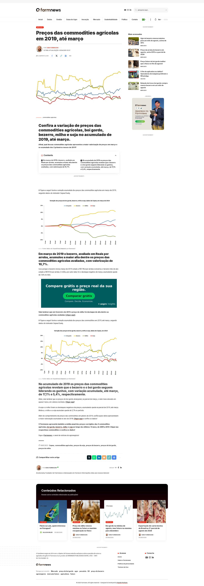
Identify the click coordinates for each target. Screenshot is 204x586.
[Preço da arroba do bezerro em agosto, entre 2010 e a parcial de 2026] (133, 53)
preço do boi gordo (66, 571)
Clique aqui (69, 402)
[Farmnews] (48, 10)
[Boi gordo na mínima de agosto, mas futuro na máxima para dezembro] (118, 511)
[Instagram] (128, 10)
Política (43, 522)
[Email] (104, 457)
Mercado (40, 27)
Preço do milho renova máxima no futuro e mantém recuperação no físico (84, 528)
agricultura (65, 574)
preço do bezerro (97, 571)
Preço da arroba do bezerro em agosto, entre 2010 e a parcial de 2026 (152, 52)
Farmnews (48, 435)
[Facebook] (118, 467)
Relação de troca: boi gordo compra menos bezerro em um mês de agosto (154, 85)
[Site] (116, 467)
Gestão (142, 79)
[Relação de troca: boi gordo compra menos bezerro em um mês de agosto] (133, 86)
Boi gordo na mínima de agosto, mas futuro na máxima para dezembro (118, 528)
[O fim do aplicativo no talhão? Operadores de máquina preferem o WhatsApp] (133, 74)
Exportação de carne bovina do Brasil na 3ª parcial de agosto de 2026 (151, 528)
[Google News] (125, 10)
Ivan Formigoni (52, 47)
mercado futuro (53, 574)
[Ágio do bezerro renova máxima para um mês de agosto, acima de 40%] (133, 41)
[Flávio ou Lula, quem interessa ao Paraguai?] (52, 511)
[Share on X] (56, 56)
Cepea (51, 445)
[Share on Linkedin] (99, 457)
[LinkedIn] (130, 10)
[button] (150, 19)
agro (76, 571)
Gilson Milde (48, 532)
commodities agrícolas (64, 445)
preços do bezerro (93, 445)
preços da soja (79, 445)
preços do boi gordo (108, 445)
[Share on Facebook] (52, 56)
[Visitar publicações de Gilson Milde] (41, 532)
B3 (89, 571)
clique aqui (70, 315)
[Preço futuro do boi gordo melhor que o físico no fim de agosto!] (133, 64)
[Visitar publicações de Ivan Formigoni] (39, 49)
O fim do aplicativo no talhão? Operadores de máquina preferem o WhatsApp (154, 74)
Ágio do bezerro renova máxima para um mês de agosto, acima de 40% (153, 40)
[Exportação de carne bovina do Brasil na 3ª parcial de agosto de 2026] (151, 511)
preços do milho (45, 448)
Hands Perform (122, 582)
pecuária (82, 571)
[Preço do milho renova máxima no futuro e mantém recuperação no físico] (85, 511)
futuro (72, 574)
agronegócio (41, 574)
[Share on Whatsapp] (94, 457)
